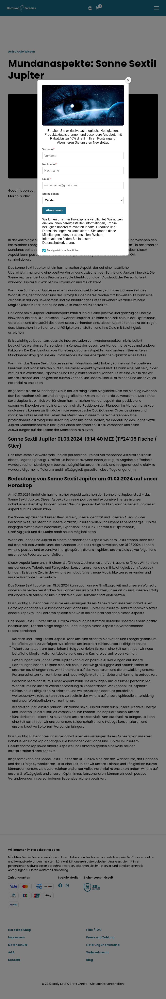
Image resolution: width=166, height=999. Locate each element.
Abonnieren (54, 210)
